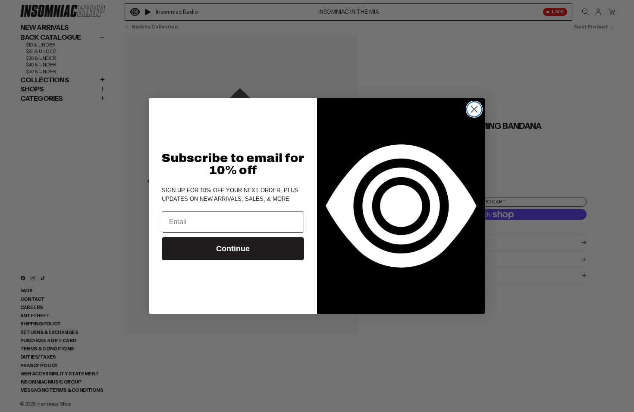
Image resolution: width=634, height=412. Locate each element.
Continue (233, 248)
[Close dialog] (474, 109)
